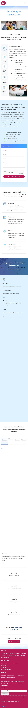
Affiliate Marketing (6, 669)
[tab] (4, 49)
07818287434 (5, 685)
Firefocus (4, 553)
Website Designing (5, 667)
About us (17, 701)
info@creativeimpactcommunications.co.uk (12, 683)
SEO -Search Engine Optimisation (9, 663)
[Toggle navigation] (25, 3)
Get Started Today (14, 641)
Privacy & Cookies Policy (7, 701)
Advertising (4, 665)
